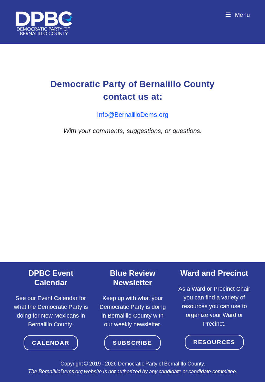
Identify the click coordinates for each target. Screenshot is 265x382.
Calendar (50, 343)
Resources (214, 342)
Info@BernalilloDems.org (132, 114)
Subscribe (132, 343)
